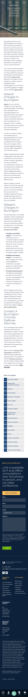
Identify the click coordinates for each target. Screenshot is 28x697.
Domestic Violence (14, 396)
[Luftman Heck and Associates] (12, 563)
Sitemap (4, 679)
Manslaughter (12, 418)
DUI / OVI (10, 404)
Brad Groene (16, 77)
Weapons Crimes (13, 446)
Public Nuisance (13, 422)
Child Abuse (11, 393)
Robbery (10, 426)
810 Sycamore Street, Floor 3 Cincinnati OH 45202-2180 (6, 611)
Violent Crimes (12, 442)
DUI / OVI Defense (7, 584)
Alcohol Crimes (13, 379)
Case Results (18, 585)
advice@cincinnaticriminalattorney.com (14, 569)
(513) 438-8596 (11, 493)
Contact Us (18, 587)
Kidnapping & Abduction (12, 413)
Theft (10, 434)
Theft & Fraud (6, 590)
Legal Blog (18, 589)
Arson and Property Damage (13, 384)
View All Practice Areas (6, 595)
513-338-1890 (6, 567)
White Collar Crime (14, 450)
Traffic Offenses (13, 438)
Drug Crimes (12, 400)
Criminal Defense (7, 582)
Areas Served (18, 581)
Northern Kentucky (16, 359)
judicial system (18, 90)
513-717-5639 (5, 635)
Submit (7, 548)
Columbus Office (19, 591)
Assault (6, 104)
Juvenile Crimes (13, 408)
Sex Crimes (11, 430)
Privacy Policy (6, 541)
